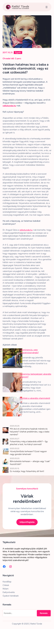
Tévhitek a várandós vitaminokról (35, 398)
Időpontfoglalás (27, 522)
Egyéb (18, 52)
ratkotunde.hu (9, 105)
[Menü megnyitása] (46, 7)
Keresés (44, 613)
